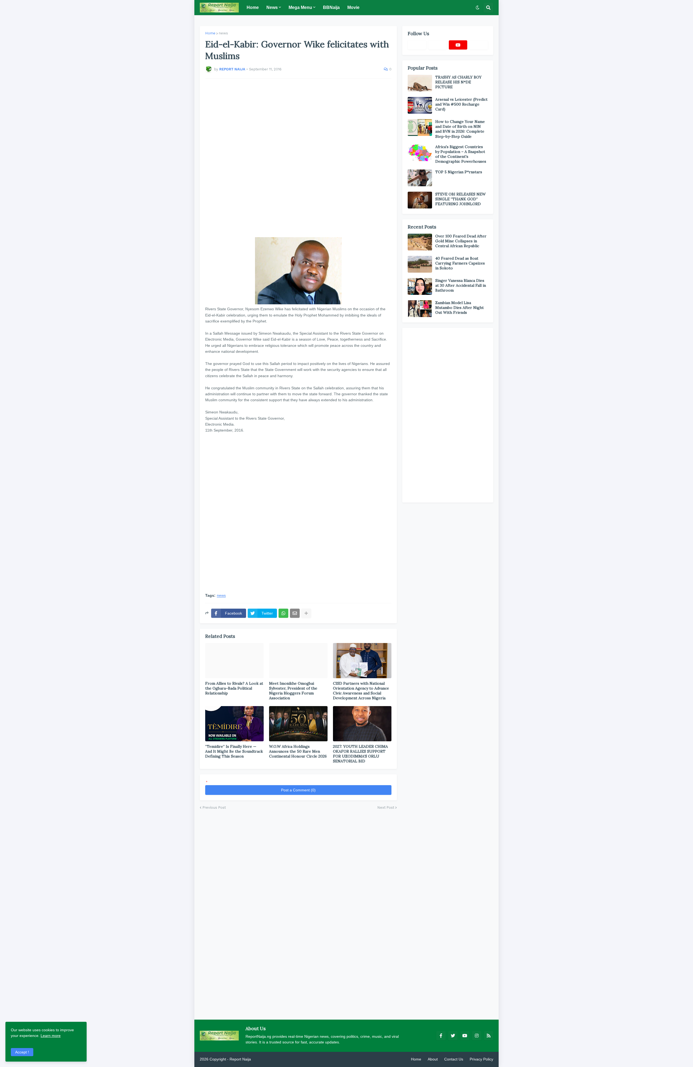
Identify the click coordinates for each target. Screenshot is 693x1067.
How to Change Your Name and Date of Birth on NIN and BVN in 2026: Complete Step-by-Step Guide (460, 129)
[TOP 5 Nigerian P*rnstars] (420, 177)
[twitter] (452, 1035)
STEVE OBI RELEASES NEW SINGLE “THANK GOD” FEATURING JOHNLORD (460, 199)
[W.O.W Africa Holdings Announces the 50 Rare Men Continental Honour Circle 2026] (298, 723)
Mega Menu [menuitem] (300, 7)
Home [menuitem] (253, 7)
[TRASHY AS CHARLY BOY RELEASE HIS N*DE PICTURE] (420, 83)
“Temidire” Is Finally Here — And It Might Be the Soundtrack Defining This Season (234, 751)
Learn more (51, 1035)
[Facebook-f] (417, 45)
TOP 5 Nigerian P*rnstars (458, 171)
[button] (477, 7)
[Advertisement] (298, 158)
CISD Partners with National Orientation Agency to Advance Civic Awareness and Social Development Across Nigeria (361, 691)
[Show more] (306, 613)
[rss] (488, 1035)
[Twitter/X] (437, 45)
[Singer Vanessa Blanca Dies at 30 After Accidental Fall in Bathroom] (420, 286)
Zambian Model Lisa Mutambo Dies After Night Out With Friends (459, 307)
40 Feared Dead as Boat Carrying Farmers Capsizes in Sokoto (460, 263)
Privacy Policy (481, 1059)
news (223, 33)
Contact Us (453, 1059)
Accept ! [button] (22, 1052)
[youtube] (458, 45)
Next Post (385, 807)
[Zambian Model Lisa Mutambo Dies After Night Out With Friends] (420, 308)
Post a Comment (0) (298, 790)
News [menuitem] (272, 7)
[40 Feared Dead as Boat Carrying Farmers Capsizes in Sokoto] (420, 264)
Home (210, 33)
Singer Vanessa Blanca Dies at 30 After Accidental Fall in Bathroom (460, 285)
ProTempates (263, 1059)
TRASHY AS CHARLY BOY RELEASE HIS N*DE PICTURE (458, 82)
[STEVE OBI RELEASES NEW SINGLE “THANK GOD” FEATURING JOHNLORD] (420, 200)
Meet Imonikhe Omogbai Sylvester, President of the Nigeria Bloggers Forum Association (293, 691)
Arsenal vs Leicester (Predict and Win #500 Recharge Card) (461, 104)
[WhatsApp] (283, 613)
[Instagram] (478, 45)
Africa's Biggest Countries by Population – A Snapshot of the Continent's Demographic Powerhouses (460, 154)
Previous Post (214, 807)
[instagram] (476, 1035)
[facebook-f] (441, 1035)
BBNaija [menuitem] (331, 7)
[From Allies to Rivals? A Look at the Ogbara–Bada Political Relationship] (234, 660)
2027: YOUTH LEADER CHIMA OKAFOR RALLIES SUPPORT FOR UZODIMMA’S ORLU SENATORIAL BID (360, 754)
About (433, 1059)
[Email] (295, 613)
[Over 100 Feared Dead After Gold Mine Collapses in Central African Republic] (420, 242)
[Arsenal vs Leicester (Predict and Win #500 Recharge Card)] (420, 105)
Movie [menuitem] (353, 7)
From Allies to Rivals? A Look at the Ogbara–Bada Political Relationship (234, 688)
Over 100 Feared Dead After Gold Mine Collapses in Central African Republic (460, 241)
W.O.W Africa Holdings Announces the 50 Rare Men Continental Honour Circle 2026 (298, 751)
